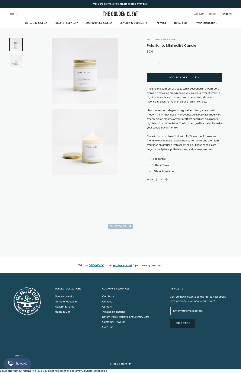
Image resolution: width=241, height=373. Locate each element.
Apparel (161, 23)
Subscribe (183, 323)
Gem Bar (107, 327)
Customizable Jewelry (99, 23)
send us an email (122, 265)
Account (199, 14)
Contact (107, 301)
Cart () (227, 14)
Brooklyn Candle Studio (162, 39)
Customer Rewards (113, 322)
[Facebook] (157, 179)
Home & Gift (181, 23)
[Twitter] (161, 179)
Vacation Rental (206, 23)
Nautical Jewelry (64, 296)
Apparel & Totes (64, 306)
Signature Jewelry (36, 23)
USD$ (11, 14)
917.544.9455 (96, 265)
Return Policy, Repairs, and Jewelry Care (125, 316)
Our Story (108, 296)
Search (213, 14)
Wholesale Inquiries (114, 311)
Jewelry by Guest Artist (134, 23)
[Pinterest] (166, 179)
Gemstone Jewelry (66, 23)
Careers (107, 306)
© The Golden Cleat (120, 363)
